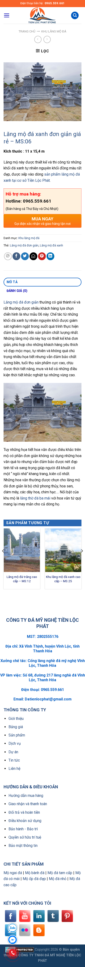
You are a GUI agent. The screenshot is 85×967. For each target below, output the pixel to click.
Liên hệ (14, 768)
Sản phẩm (16, 735)
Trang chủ (27, 31)
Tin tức (14, 760)
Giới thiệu (16, 718)
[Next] (81, 560)
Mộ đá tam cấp (59, 873)
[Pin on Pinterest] (42, 256)
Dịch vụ (14, 743)
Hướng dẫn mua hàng (25, 795)
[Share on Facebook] (16, 256)
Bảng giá (15, 727)
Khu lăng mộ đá (53, 31)
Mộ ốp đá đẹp (34, 878)
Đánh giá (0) (17, 291)
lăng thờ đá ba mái (35, 498)
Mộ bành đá (34, 873)
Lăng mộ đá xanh (51, 245)
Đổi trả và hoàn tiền (24, 812)
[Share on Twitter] (25, 256)
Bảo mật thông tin (23, 845)
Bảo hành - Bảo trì (23, 829)
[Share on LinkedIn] (50, 256)
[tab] (42, 282)
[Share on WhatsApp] (8, 256)
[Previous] (3, 560)
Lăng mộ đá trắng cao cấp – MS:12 (22, 579)
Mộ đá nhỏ (57, 878)
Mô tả (12, 282)
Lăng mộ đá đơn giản (24, 245)
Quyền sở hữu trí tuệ (24, 837)
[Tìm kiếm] (75, 15)
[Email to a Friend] (33, 256)
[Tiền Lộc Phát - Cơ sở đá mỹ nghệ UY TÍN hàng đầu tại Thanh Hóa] (41, 15)
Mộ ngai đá (13, 873)
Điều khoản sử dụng (24, 820)
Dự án (13, 752)
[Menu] (7, 15)
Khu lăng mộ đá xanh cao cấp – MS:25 (63, 579)
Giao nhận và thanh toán (27, 804)
